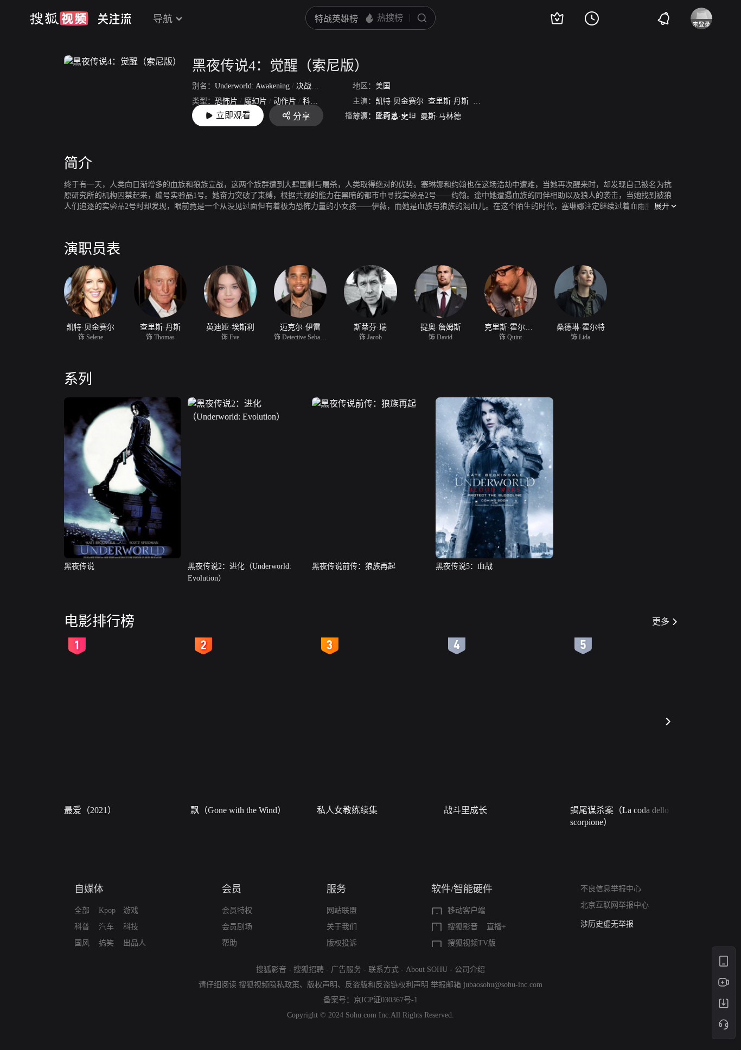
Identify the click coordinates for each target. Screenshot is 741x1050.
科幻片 (314, 101)
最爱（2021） (90, 810)
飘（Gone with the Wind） (238, 810)
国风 (82, 943)
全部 (82, 910)
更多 (660, 621)
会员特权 (237, 910)
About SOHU (427, 969)
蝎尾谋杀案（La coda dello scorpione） (619, 816)
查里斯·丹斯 (448, 101)
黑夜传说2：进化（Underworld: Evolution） (239, 572)
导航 (163, 19)
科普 (82, 927)
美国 (383, 86)
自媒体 (89, 889)
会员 (231, 889)
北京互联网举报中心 (614, 905)
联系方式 (383, 969)
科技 (130, 927)
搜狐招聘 (308, 969)
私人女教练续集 (347, 810)
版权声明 (322, 985)
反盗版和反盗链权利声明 (387, 985)
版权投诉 (342, 943)
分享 (301, 116)
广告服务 (346, 969)
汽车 (106, 927)
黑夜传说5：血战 (464, 566)
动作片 (284, 101)
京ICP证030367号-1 (386, 1000)
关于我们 (342, 927)
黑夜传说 (79, 566)
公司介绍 (470, 969)
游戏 (130, 910)
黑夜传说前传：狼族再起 (353, 566)
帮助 (229, 943)
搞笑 (106, 943)
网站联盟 (342, 910)
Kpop (107, 910)
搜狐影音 (463, 927)
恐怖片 (226, 101)
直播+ (496, 927)
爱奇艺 (386, 116)
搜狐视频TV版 (472, 943)
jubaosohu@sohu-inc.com (502, 985)
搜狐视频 (59, 18)
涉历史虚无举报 (607, 924)
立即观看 (233, 115)
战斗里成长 (465, 810)
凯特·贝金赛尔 (399, 101)
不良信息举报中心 (610, 889)
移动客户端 (467, 910)
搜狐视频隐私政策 (269, 985)
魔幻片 (255, 101)
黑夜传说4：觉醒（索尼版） (280, 66)
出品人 (134, 943)
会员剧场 (237, 927)
